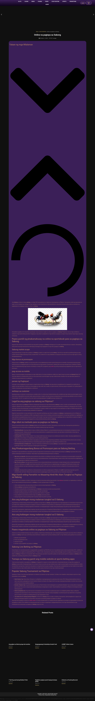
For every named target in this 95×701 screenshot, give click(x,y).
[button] (1, 14)
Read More (10, 683)
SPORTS (64, 1)
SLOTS (19, 1)
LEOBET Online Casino (67, 644)
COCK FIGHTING (55, 1)
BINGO (33, 1)
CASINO (26, 1)
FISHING (40, 1)
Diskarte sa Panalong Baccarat (70, 680)
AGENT (47, 4)
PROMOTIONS (73, 1)
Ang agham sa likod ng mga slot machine (19, 644)
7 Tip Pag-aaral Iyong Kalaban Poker (18, 680)
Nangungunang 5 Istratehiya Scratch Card (46, 644)
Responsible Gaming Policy (50, 694)
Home (37, 31)
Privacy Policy (41, 694)
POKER (46, 1)
